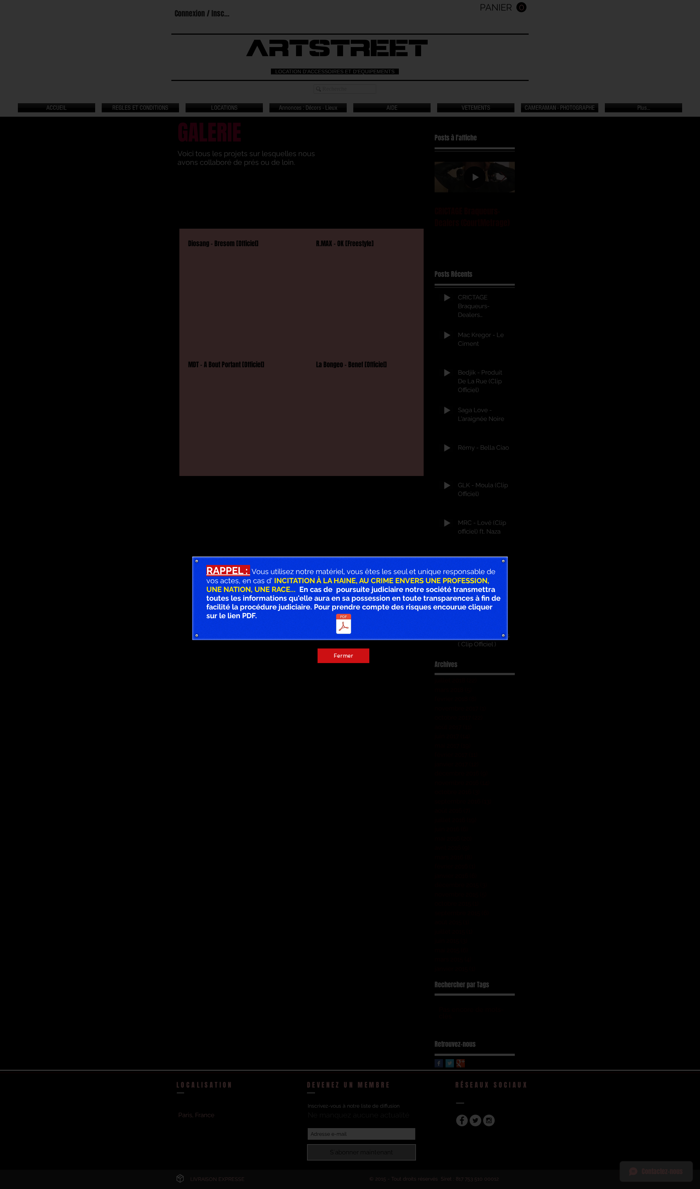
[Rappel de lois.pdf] (343, 625)
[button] (511, 522)
